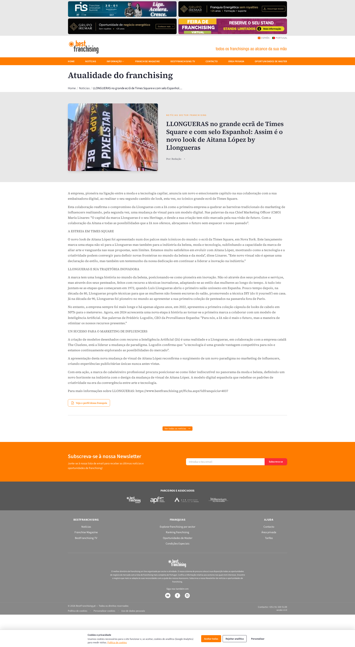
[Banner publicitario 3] (122, 26)
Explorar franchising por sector (177, 527)
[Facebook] (177, 595)
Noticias (84, 88)
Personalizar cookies (104, 611)
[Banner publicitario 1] (122, 9)
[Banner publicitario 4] (232, 26)
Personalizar (257, 639)
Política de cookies (117, 642)
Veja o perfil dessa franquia (91, 403)
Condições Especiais (177, 544)
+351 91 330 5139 (278, 607)
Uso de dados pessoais (133, 611)
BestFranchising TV (182, 61)
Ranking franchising (177, 532)
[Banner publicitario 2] (232, 9)
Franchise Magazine (147, 61)
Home (72, 88)
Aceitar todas (211, 639)
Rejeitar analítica (235, 639)
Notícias (90, 61)
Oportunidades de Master (271, 61)
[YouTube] (167, 595)
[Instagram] (187, 595)
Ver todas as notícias (175, 428)
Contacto (212, 61)
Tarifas (269, 538)
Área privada (236, 61)
